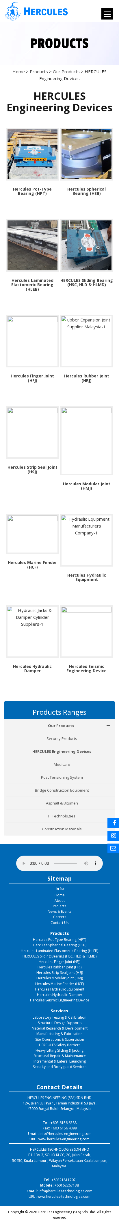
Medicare (62, 764)
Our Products (61, 725)
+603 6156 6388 (64, 1122)
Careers (59, 916)
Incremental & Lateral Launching (60, 1061)
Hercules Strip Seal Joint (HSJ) (59, 972)
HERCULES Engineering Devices (61, 751)
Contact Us (59, 922)
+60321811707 (63, 1179)
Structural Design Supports (59, 1022)
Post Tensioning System (62, 777)
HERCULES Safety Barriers (59, 1044)
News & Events (59, 911)
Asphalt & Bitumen (62, 803)
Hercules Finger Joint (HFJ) (59, 961)
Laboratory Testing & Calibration (59, 1017)
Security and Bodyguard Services (59, 1066)
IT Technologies (61, 816)
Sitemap (59, 878)
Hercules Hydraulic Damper (59, 994)
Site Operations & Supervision (59, 1039)
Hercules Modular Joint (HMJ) (59, 978)
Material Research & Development (60, 1028)
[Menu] (107, 14)
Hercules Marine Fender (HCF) (59, 983)
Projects (59, 906)
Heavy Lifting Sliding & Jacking (59, 1050)
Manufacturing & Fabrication (59, 1033)
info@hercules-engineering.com (66, 1133)
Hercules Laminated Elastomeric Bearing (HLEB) (59, 950)
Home (60, 895)
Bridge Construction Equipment (62, 790)
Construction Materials (62, 829)
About (60, 900)
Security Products (62, 738)
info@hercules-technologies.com (65, 1191)
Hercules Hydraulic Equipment (59, 989)
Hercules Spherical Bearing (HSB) (59, 945)
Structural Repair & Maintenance (60, 1055)
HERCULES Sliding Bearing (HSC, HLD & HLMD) (59, 956)
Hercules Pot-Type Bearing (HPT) (59, 939)
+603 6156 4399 (64, 1128)
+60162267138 (67, 1185)
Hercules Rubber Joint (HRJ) (59, 967)
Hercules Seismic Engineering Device (59, 1000)
